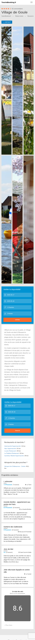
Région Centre (19, 16)
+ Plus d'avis (8, 625)
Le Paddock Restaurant (11, 453)
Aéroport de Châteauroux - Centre (14, 466)
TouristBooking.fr (8, 2)
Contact (7, 22)
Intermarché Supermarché (12, 446)
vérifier (17, 319)
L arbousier (8, 481)
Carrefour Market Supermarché (14, 455)
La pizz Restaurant (10, 451)
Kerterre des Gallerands (13, 527)
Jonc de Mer (8, 549)
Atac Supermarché (10, 448)
